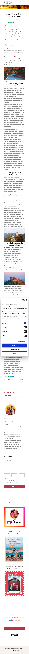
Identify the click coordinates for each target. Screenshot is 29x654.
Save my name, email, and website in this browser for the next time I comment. (13, 481)
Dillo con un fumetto (14, 611)
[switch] (25, 327)
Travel (17, 19)
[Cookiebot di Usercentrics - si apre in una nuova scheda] (21, 300)
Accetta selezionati (14, 349)
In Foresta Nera (9, 247)
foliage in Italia (18, 57)
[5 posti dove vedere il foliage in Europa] (14, 410)
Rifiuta (14, 353)
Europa (12, 19)
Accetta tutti (14, 345)
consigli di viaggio (10, 380)
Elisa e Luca (10, 392)
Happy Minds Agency (14, 650)
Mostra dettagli (21, 341)
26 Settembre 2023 (9, 395)
